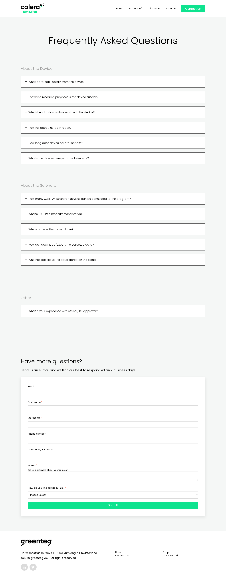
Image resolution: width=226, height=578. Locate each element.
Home (119, 8)
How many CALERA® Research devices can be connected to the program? (79, 199)
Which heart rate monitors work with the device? (61, 112)
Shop (166, 552)
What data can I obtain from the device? (56, 82)
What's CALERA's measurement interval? (55, 214)
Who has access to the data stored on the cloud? (62, 260)
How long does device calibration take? (55, 143)
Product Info (136, 8)
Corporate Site (171, 555)
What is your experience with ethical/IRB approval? (63, 311)
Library (153, 8)
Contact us (193, 9)
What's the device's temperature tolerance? (58, 158)
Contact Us (122, 555)
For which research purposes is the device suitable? (63, 97)
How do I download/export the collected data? (61, 245)
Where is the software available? (50, 229)
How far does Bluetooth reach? (49, 128)
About (169, 8)
